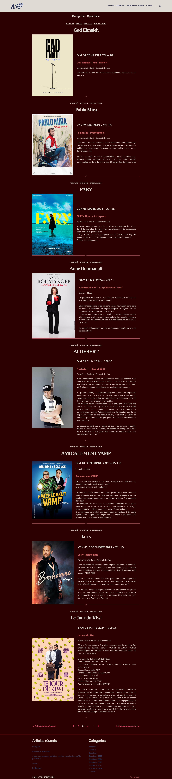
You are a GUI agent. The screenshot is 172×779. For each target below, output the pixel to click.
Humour (79, 23)
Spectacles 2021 (96, 768)
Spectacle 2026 (95, 765)
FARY (86, 189)
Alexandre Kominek (41, 751)
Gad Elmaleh (86, 30)
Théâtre (92, 771)
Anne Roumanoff (86, 268)
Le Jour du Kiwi (86, 617)
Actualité (111, 6)
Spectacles (121, 6)
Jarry (86, 536)
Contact (149, 6)
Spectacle (88, 23)
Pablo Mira (86, 109)
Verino (35, 763)
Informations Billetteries (135, 6)
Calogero (36, 747)
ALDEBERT (86, 351)
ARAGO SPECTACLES (46, 777)
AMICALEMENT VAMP (86, 453)
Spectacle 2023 (96, 447)
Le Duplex (36, 768)
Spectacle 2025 (95, 762)
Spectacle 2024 (100, 23)
